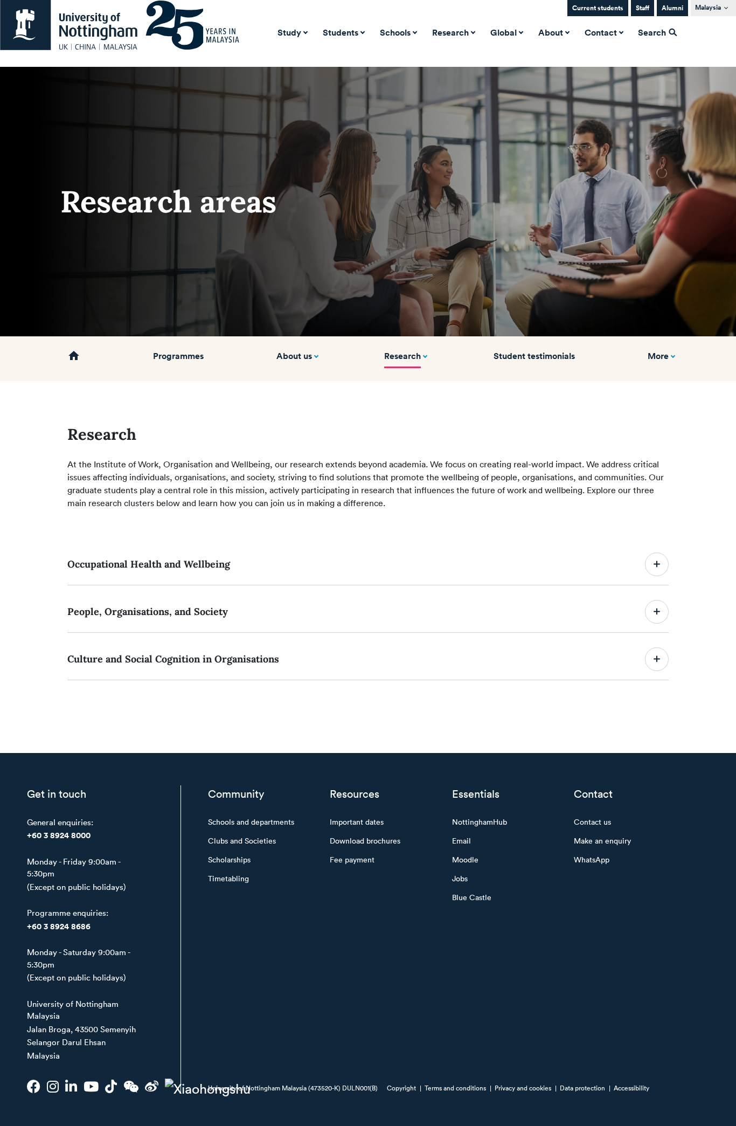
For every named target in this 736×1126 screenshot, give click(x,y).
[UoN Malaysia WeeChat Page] (130, 1086)
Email (461, 840)
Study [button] (289, 32)
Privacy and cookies (523, 1088)
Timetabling (228, 878)
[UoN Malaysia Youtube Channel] (91, 1086)
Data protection (582, 1088)
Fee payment (352, 859)
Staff (642, 8)
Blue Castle (471, 897)
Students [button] (340, 32)
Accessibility (631, 1088)
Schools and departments (251, 822)
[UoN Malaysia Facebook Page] (33, 1086)
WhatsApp (591, 859)
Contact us (592, 822)
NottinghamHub (479, 822)
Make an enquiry (602, 840)
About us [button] (294, 356)
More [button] (658, 356)
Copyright (401, 1088)
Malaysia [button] (708, 7)
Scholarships (229, 859)
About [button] (550, 32)
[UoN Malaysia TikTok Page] (111, 1086)
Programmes (178, 356)
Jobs (460, 878)
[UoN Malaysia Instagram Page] (53, 1086)
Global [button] (503, 32)
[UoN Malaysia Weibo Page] (151, 1086)
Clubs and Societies (242, 840)
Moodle (465, 859)
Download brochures (365, 840)
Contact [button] (601, 32)
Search (653, 32)
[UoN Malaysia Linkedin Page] (71, 1086)
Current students (597, 8)
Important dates (357, 822)
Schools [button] (395, 32)
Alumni (672, 8)
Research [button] (450, 32)
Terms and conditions (455, 1088)
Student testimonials (534, 356)
